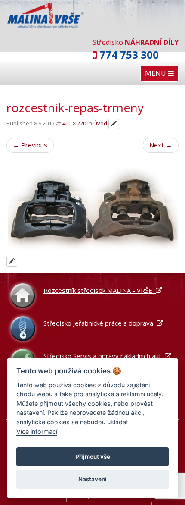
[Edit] (113, 124)
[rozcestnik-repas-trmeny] (92, 209)
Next (160, 145)
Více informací (36, 431)
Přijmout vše (92, 456)
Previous (30, 145)
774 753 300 (129, 54)
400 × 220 (74, 123)
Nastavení (92, 479)
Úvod (100, 123)
